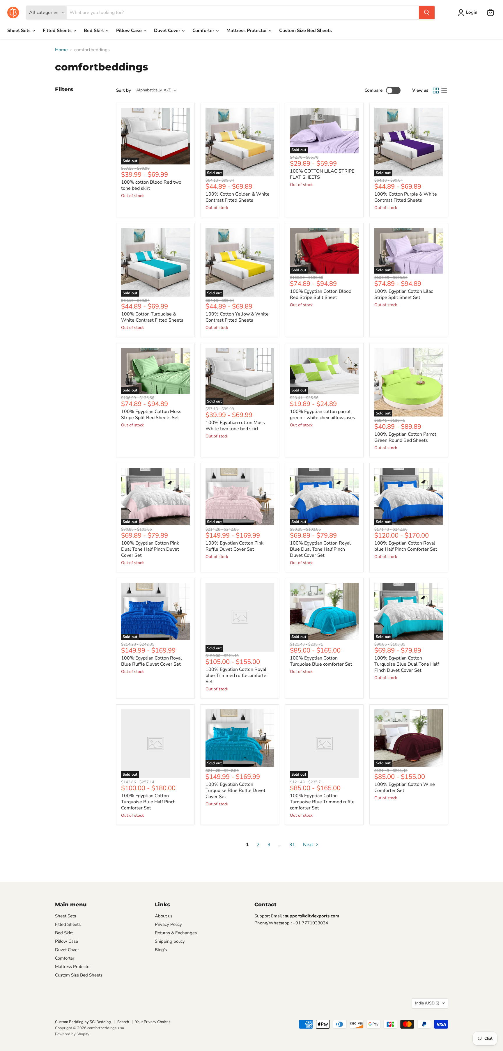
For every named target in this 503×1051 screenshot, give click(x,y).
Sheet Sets (19, 30)
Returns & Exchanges (176, 933)
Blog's (161, 950)
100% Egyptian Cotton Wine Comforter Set (404, 787)
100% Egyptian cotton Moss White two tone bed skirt (235, 425)
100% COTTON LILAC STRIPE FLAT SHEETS (322, 174)
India (427, 1003)
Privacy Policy (168, 924)
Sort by (123, 90)
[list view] (444, 90)
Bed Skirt (94, 30)
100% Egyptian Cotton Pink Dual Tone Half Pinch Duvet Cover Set (150, 549)
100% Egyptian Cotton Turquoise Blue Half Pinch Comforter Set (148, 802)
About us (163, 916)
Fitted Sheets (58, 30)
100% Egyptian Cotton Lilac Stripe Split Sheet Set (403, 294)
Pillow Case (129, 30)
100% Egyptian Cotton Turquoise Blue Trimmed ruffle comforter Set (322, 802)
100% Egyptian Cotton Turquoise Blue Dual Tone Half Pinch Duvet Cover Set (406, 664)
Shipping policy (170, 941)
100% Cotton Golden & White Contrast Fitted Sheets (238, 197)
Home (61, 49)
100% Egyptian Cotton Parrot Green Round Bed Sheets (405, 437)
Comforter (203, 30)
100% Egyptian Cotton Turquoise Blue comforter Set (321, 661)
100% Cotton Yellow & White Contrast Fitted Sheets (237, 317)
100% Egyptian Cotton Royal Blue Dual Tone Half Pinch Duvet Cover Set (320, 549)
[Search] (427, 12)
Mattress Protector (247, 30)
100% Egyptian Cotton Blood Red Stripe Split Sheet (320, 294)
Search (123, 1022)
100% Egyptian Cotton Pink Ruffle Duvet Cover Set (234, 546)
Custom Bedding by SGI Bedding (83, 1022)
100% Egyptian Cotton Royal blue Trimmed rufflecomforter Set (237, 675)
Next (308, 844)
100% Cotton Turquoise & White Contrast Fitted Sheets (152, 317)
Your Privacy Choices (152, 1022)
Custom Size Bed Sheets (305, 30)
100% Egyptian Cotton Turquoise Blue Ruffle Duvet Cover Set (235, 790)
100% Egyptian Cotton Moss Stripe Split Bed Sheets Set (151, 414)
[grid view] (436, 90)
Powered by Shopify (72, 1034)
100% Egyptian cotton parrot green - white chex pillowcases (322, 414)
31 (292, 844)
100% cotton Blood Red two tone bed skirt (151, 185)
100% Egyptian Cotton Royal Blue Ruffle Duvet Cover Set (151, 661)
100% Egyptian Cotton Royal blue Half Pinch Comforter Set (405, 546)
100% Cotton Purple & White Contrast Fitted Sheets (405, 197)
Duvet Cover (167, 30)
